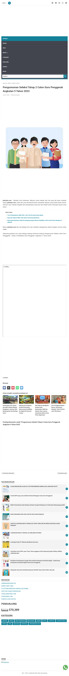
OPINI (4, 48)
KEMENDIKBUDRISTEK (8, 583)
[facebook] (52, 3)
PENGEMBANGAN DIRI (35, 623)
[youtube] (56, 3)
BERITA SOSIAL (30, 620)
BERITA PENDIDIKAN (20, 620)
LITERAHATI (6, 57)
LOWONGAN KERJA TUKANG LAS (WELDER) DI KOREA (25, 533)
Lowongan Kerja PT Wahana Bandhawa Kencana (24, 542)
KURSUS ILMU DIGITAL (8, 599)
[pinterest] (13, 387)
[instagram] (59, 3)
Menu (3, 3)
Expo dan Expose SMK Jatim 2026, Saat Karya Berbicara (23, 217)
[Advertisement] (34, 21)
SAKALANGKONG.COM (8, 594)
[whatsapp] (62, 3)
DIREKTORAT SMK (7, 586)
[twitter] (8, 387)
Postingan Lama (62, 473)
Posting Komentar (15, 95)
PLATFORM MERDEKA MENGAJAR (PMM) (14, 588)
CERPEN (5, 66)
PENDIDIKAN (24, 623)
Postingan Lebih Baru (8, 473)
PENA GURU (6, 62)
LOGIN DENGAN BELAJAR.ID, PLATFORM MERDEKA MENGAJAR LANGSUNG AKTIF (34, 486)
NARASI (5, 43)
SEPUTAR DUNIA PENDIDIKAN (10, 591)
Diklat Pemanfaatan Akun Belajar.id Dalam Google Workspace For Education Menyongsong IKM (37, 505)
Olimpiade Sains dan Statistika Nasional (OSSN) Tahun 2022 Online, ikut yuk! (32, 570)
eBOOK (4, 71)
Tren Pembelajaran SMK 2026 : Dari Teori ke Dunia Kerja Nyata (25, 215)
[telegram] (66, 3)
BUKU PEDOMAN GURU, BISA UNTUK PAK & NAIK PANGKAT (27, 514)
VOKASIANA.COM (7, 596)
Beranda (5, 38)
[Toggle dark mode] (9, 3)
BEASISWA (4, 620)
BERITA (4, 52)
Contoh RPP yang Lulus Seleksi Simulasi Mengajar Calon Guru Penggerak (31, 495)
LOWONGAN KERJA (61, 620)
